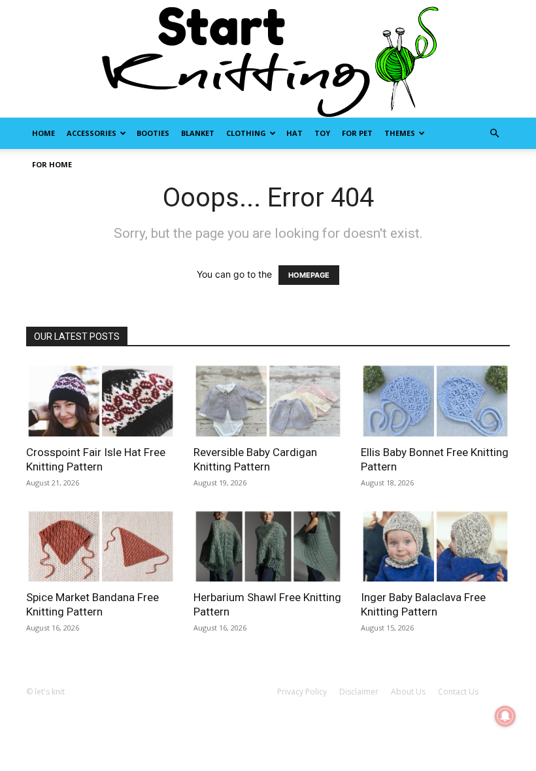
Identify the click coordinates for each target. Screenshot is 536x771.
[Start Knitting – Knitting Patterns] (268, 59)
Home (43, 133)
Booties (153, 133)
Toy (322, 133)
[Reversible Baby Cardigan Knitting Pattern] (268, 399)
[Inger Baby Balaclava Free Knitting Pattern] (435, 545)
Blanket (197, 133)
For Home (52, 164)
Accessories (91, 133)
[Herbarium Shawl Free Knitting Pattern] (268, 545)
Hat (294, 133)
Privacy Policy (302, 691)
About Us (408, 691)
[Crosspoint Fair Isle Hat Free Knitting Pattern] (100, 399)
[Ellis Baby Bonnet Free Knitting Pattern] (435, 399)
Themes (399, 133)
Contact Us (458, 691)
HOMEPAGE (308, 275)
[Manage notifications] (505, 716)
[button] (494, 133)
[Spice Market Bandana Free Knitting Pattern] (100, 545)
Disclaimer (358, 691)
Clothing (246, 133)
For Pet (357, 133)
